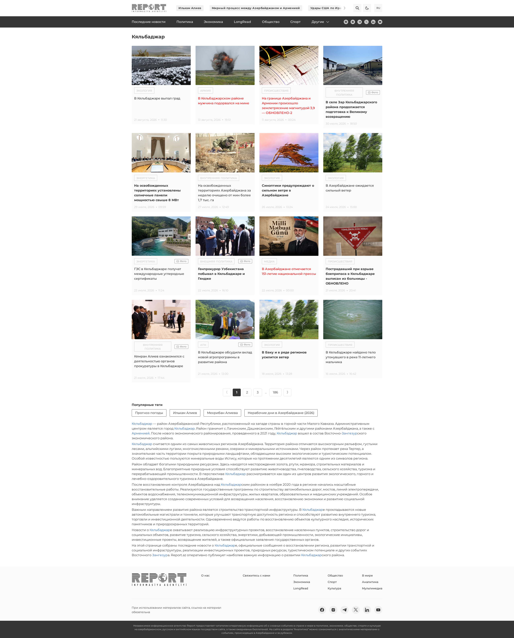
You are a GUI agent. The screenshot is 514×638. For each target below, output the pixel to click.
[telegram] (359, 22)
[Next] (341, 8)
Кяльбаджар (142, 424)
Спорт (332, 582)
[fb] (346, 22)
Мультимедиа (372, 588)
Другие (318, 22)
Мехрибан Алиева (222, 413)
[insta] (353, 22)
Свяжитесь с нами (256, 575)
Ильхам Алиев (189, 8)
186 (275, 392)
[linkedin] (373, 22)
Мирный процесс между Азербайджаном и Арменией (256, 8)
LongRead (300, 588)
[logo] (149, 8)
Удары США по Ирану (327, 8)
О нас (205, 575)
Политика (300, 575)
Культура (334, 588)
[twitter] (366, 22)
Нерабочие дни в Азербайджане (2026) (281, 413)
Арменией (141, 433)
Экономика (301, 582)
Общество (335, 575)
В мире (367, 575)
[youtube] (380, 22)
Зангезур (349, 433)
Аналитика (370, 582)
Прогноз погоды (149, 413)
